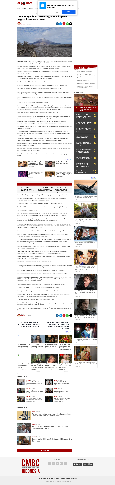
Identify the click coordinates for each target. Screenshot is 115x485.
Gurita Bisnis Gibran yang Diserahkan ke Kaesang (82, 136)
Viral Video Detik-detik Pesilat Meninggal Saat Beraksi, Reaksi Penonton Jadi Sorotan (83, 116)
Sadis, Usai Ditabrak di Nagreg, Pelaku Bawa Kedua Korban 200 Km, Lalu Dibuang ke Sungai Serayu (62, 400)
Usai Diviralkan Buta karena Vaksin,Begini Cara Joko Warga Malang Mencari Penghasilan (30, 324)
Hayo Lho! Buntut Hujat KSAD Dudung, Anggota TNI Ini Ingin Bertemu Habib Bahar (45, 189)
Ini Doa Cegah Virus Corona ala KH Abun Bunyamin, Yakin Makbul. (84, 157)
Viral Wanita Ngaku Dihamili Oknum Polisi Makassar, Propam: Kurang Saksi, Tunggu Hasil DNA (34, 391)
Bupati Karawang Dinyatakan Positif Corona (86, 83)
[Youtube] (65, 463)
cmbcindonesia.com (57, 481)
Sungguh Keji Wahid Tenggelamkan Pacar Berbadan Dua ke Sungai (84, 123)
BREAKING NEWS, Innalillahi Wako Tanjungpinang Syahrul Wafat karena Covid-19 (86, 76)
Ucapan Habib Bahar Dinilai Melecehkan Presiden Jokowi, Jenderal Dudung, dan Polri (34, 383)
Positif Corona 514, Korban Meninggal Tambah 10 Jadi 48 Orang (85, 86)
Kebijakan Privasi (65, 478)
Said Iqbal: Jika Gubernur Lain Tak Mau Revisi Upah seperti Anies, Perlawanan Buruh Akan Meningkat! (34, 400)
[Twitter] (57, 463)
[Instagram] (53, 463)
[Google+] (61, 463)
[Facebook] (49, 463)
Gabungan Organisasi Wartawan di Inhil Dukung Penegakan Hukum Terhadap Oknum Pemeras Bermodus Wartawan (51, 415)
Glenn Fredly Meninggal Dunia (83, 80)
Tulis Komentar (45, 450)
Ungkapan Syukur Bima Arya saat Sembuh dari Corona (83, 171)
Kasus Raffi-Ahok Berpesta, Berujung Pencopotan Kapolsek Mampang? (83, 143)
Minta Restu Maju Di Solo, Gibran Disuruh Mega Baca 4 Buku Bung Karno (83, 130)
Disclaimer (74, 478)
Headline (23, 24)
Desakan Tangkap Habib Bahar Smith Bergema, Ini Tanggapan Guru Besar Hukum (52, 440)
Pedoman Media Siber (53, 478)
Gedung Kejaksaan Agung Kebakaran (84, 71)
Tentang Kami (42, 478)
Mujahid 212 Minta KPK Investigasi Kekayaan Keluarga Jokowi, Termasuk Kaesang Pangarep (50, 427)
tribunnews (21, 310)
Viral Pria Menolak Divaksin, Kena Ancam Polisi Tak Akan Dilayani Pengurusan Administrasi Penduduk (62, 391)
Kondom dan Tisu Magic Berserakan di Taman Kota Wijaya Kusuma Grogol (88, 109)
